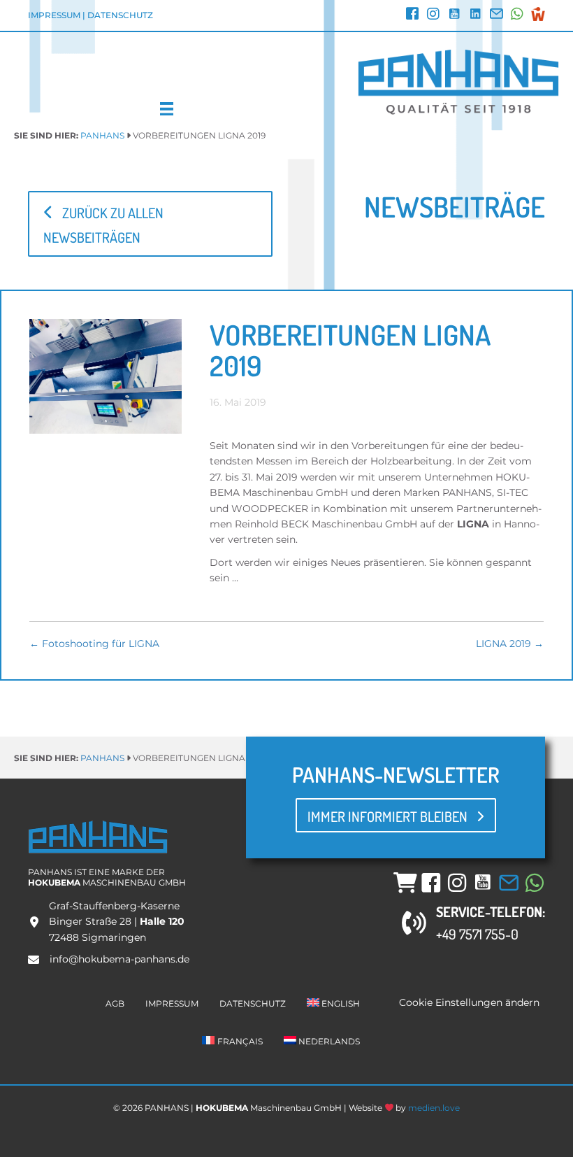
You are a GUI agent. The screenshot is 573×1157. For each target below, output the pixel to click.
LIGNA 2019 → (510, 643)
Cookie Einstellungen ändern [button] (469, 1002)
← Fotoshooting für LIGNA (94, 643)
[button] (150, 224)
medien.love (434, 1107)
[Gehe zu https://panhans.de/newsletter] (496, 15)
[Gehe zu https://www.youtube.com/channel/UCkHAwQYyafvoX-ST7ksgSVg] (454, 15)
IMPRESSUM (54, 15)
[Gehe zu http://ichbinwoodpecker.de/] (538, 14)
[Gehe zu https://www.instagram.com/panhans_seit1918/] (433, 15)
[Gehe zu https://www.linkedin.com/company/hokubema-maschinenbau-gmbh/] (475, 15)
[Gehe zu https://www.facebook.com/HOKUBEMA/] (412, 15)
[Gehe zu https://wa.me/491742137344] (517, 15)
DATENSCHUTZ (120, 15)
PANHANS (102, 135)
